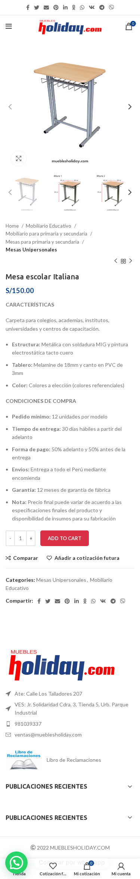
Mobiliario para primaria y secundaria (47, 234)
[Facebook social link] (28, 7)
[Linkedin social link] (65, 7)
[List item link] (70, 694)
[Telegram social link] (102, 7)
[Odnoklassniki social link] (74, 7)
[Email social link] (46, 7)
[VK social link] (92, 7)
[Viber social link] (111, 7)
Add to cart (64, 538)
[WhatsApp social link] (82, 7)
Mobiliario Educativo (49, 226)
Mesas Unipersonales (31, 250)
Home (13, 226)
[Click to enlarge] (18, 158)
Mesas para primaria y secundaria (43, 242)
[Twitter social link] (36, 7)
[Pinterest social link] (56, 7)
